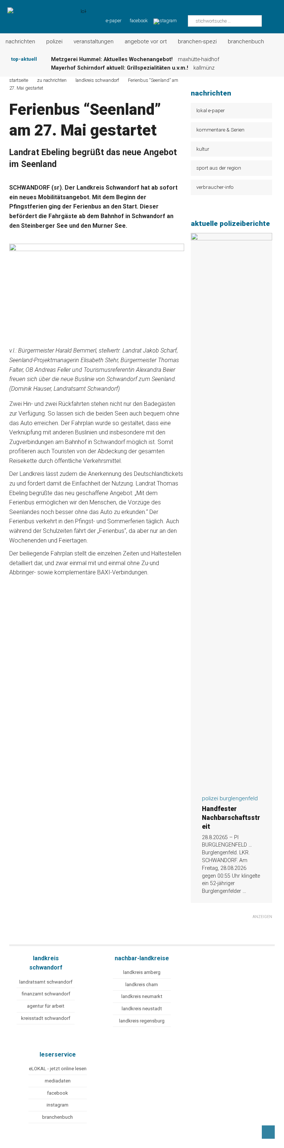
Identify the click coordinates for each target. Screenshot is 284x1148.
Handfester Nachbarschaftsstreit (231, 817)
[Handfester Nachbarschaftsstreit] (231, 784)
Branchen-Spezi (197, 41)
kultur (202, 149)
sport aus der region (218, 168)
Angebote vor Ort (146, 41)
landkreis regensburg (142, 1021)
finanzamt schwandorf (45, 994)
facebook (139, 20)
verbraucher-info (215, 187)
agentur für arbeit (45, 1006)
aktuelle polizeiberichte (230, 223)
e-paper (113, 20)
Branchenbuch (246, 41)
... (244, 891)
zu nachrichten (52, 80)
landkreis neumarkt (141, 996)
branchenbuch (57, 1117)
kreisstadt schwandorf (45, 1018)
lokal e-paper (210, 110)
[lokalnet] (43, 12)
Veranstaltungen (94, 41)
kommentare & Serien (220, 130)
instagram (57, 1105)
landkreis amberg (141, 972)
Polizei (54, 41)
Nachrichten (20, 41)
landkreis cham (141, 984)
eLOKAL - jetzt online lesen (58, 1068)
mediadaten (58, 1081)
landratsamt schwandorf (45, 982)
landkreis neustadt (142, 1008)
